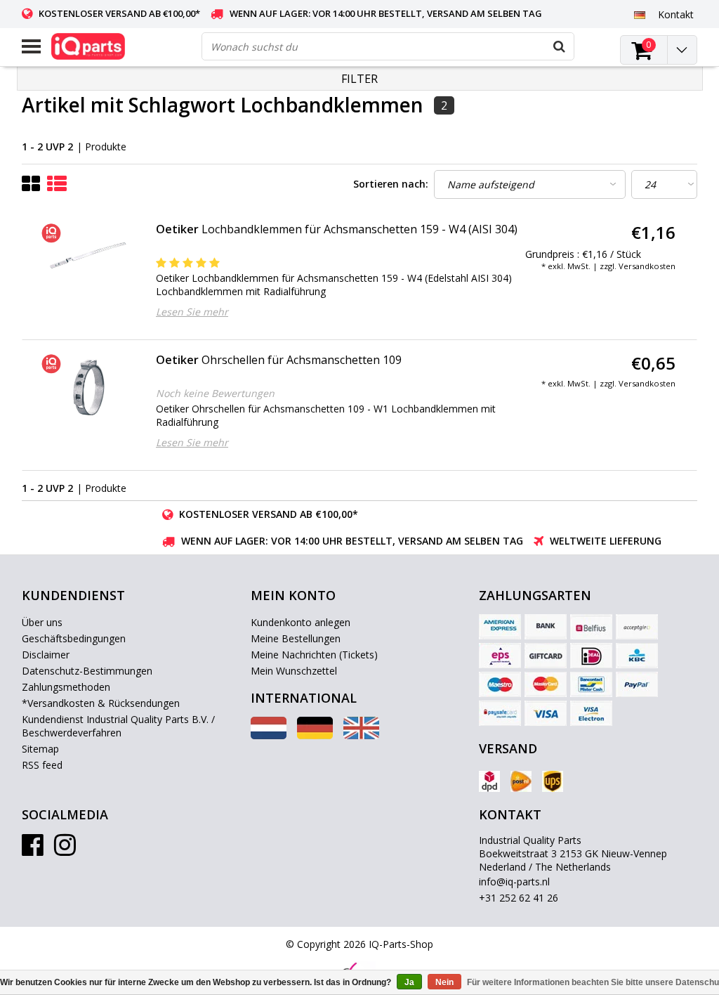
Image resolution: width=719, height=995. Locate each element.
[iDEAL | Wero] (591, 655)
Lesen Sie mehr (192, 311)
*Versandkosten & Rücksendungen (101, 703)
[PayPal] (637, 684)
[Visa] (546, 713)
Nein (444, 982)
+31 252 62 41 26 (518, 897)
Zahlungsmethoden (66, 687)
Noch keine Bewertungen (215, 393)
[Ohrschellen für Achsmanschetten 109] (87, 387)
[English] (361, 735)
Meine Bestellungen (296, 638)
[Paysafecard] (500, 713)
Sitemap (40, 748)
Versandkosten (647, 266)
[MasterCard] (546, 684)
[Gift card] (546, 655)
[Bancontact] (591, 684)
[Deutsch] (640, 14)
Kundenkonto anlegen (300, 622)
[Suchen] (559, 46)
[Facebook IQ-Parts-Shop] (33, 850)
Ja (409, 982)
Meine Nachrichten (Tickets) (314, 654)
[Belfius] (591, 626)
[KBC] (637, 655)
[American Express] (500, 626)
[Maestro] (500, 684)
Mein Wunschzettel (294, 670)
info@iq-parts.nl (514, 881)
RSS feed (42, 765)
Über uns (42, 622)
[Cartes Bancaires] (637, 626)
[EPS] (500, 655)
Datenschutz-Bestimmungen (87, 670)
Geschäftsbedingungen (74, 638)
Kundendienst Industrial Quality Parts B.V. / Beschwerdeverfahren (118, 726)
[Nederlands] (268, 735)
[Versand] (489, 781)
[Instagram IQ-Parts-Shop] (65, 850)
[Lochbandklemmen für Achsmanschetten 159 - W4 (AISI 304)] (87, 257)
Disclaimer (46, 654)
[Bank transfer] (546, 626)
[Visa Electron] (591, 713)
